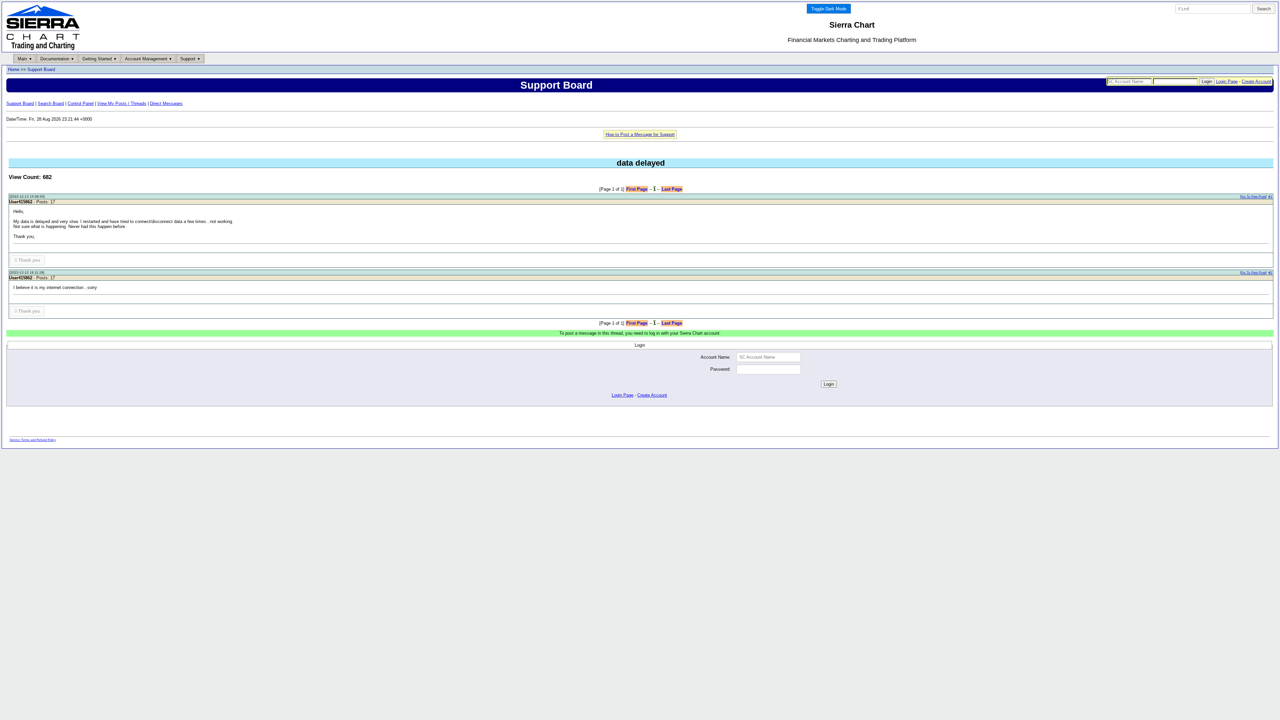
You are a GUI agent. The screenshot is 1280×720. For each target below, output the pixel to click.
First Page (636, 189)
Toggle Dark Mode (828, 8)
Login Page (1227, 81)
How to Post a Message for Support (640, 134)
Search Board (51, 103)
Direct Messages (166, 103)
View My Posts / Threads (121, 103)
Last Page (672, 189)
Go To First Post (1253, 196)
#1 (1270, 196)
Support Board (41, 69)
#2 (1270, 272)
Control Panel (81, 103)
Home (13, 69)
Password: (720, 369)
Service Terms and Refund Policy (33, 440)
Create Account (1256, 81)
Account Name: (716, 357)
